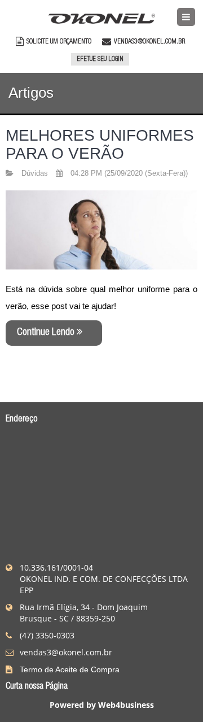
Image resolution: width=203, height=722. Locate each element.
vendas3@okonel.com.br (149, 41)
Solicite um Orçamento (58, 41)
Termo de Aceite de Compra (70, 669)
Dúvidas (35, 173)
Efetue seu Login (100, 59)
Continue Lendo (47, 333)
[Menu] (186, 17)
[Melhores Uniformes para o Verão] (101, 228)
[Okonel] (101, 15)
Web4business (126, 704)
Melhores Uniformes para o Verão (100, 144)
